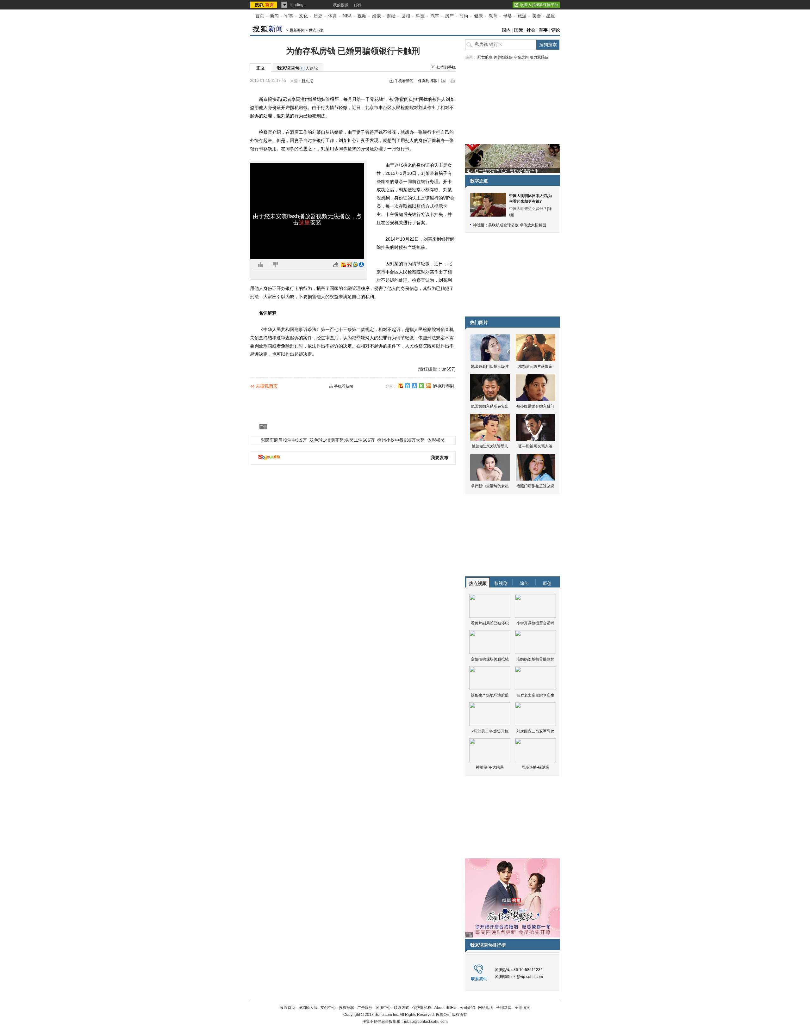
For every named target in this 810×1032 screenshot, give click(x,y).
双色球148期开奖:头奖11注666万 (342, 440)
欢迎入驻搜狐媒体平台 (539, 5)
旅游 (522, 16)
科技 (420, 16)
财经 (391, 16)
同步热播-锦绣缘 (535, 767)
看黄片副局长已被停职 (490, 623)
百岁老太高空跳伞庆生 (535, 695)
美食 (536, 16)
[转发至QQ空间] (355, 264)
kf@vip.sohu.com (528, 976)
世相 (405, 16)
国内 (506, 30)
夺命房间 (521, 57)
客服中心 (383, 1007)
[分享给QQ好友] (407, 385)
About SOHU (445, 1007)
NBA (347, 16)
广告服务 (364, 1007)
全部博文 (522, 1007)
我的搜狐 (340, 5)
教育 (493, 16)
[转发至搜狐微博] (343, 264)
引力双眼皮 (539, 57)
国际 (518, 30)
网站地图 (485, 1007)
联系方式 (401, 1007)
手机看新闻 (404, 81)
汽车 (434, 16)
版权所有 (459, 1014)
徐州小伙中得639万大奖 (401, 440)
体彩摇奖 (436, 440)
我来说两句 (297, 68)
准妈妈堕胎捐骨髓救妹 (535, 659)
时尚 (463, 16)
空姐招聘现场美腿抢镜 (490, 659)
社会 (530, 30)
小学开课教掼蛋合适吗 (535, 623)
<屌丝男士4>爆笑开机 (489, 731)
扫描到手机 (446, 67)
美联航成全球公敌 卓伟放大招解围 (517, 225)
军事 (288, 16)
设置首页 (287, 1007)
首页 (259, 16)
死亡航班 (485, 57)
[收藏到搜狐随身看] (421, 385)
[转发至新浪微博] (349, 264)
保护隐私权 (421, 1007)
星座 (550, 16)
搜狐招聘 (346, 1007)
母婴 (507, 16)
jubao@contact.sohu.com (426, 1021)
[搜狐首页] (264, 4)
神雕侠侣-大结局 (490, 767)
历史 (318, 16)
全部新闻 (504, 1007)
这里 (304, 222)
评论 (555, 30)
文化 (303, 16)
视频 (362, 16)
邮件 (358, 5)
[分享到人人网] (414, 385)
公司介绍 (467, 1007)
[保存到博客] (443, 386)
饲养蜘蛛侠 (503, 57)
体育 (332, 16)
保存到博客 (427, 81)
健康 (478, 16)
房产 (449, 16)
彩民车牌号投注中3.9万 (284, 440)
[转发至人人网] (361, 264)
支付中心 (328, 1007)
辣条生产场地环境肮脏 (490, 695)
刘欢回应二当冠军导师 (535, 731)
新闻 (274, 16)
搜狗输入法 (307, 1007)
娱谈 (376, 16)
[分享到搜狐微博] (400, 385)
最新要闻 (297, 30)
